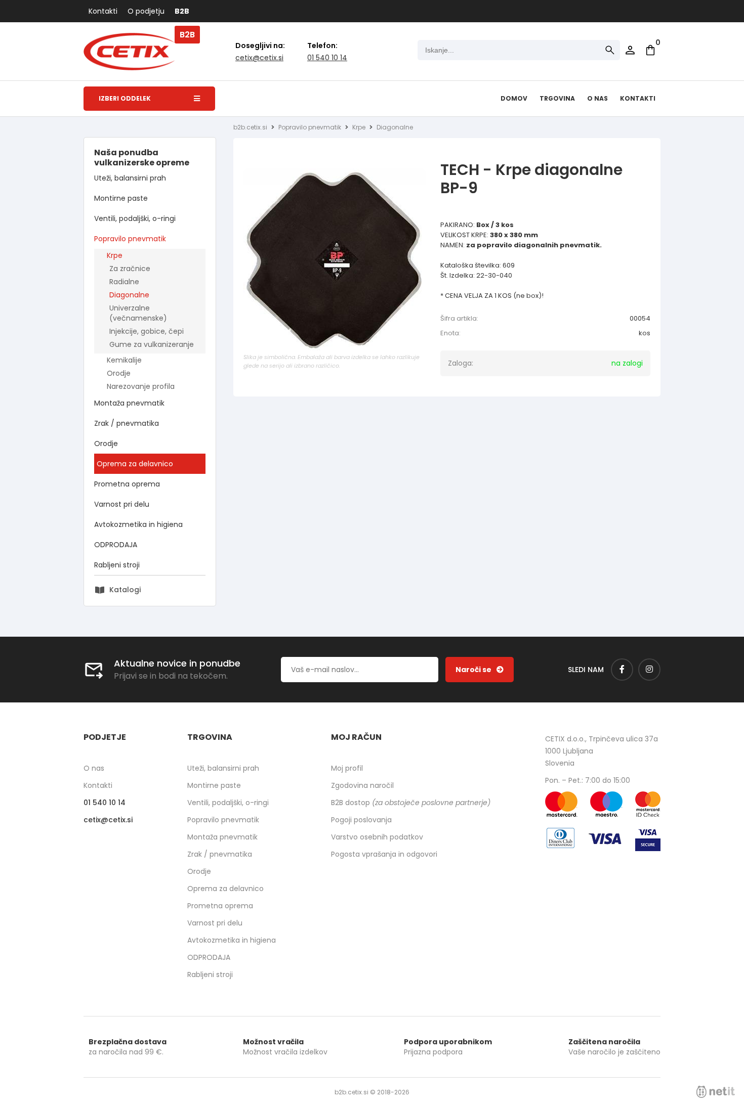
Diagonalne (129, 295)
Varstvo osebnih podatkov (377, 837)
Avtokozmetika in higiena (138, 524)
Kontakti (103, 11)
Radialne (124, 282)
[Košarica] (650, 50)
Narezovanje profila (141, 386)
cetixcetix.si (259, 58)
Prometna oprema (127, 484)
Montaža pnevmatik (129, 403)
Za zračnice (129, 268)
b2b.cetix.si (250, 127)
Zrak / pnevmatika (126, 423)
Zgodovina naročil (362, 785)
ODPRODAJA (115, 545)
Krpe (114, 255)
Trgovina (557, 98)
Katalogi (125, 590)
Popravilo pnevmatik (130, 239)
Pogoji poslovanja (361, 820)
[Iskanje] (610, 50)
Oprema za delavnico (135, 464)
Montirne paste (121, 198)
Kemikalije (124, 360)
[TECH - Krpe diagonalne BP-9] (334, 259)
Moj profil (347, 768)
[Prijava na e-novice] (479, 669)
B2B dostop (410, 803)
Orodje (119, 373)
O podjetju (146, 11)
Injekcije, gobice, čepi (146, 331)
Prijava (630, 50)
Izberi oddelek (125, 98)
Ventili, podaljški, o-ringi (135, 218)
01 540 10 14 (327, 58)
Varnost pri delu (121, 504)
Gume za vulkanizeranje (151, 344)
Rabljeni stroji (117, 565)
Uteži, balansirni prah (130, 178)
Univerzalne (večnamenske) (138, 313)
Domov (514, 98)
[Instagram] (649, 669)
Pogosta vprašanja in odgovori (384, 854)
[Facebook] (622, 669)
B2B (182, 11)
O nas (597, 98)
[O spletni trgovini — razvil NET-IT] (715, 1092)
